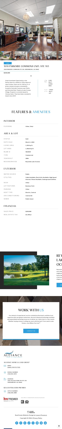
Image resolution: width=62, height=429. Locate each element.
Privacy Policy (37, 418)
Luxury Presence (41, 415)
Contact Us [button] (31, 331)
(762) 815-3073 (12, 373)
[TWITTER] (33, 422)
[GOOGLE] (41, 422)
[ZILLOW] (45, 422)
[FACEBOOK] (16, 422)
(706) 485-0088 (12, 392)
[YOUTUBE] (37, 422)
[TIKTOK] (28, 422)
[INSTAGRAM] (20, 422)
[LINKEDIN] (24, 422)
